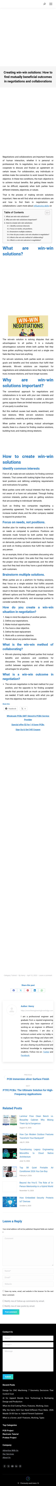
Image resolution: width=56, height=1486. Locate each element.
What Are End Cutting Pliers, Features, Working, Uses (25, 1406)
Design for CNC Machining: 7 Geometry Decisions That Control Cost (28, 1392)
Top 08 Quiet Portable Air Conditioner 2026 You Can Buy (36, 1169)
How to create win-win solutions (19, 223)
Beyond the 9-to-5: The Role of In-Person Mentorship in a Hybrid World (36, 1184)
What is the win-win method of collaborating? (26, 237)
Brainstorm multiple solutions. (21, 232)
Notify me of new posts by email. (20, 1306)
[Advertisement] (28, 37)
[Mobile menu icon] (50, 4)
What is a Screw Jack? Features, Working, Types (23, 1418)
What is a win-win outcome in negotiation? (25, 240)
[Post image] (10, 1120)
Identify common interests (20, 226)
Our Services (8, 1454)
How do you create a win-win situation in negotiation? (29, 235)
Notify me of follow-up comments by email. (25, 1301)
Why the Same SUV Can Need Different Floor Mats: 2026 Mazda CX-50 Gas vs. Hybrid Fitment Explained (28, 1412)
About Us (7, 1457)
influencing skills (41, 206)
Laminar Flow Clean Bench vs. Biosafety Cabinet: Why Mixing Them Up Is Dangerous (36, 1120)
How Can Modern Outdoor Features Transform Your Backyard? (36, 1136)
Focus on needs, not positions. (21, 229)
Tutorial (14, 975)
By (22, 975)
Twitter (46, 1052)
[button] (28, 671)
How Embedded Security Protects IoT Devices (36, 1200)
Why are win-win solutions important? (21, 220)
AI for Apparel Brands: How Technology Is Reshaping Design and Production (28, 1400)
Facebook (25, 1055)
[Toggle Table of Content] (46, 212)
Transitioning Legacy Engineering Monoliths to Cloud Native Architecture (36, 1153)
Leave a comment (45, 975)
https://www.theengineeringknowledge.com (37, 1011)
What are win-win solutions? (17, 216)
